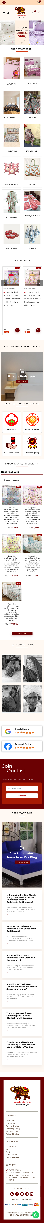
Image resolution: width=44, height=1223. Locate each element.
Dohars (32, 118)
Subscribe (22, 796)
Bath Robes (11, 217)
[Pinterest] (27, 1194)
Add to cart (17, 330)
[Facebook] (12, 1194)
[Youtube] (22, 1194)
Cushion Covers (11, 184)
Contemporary (9, 288)
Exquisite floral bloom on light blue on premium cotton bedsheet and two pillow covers (12, 298)
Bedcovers (11, 151)
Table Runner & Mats (32, 216)
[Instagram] (17, 1194)
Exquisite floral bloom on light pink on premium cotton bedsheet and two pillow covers (32, 298)
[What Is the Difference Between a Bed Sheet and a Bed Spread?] (22, 935)
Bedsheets (32, 83)
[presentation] (4, 283)
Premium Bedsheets (11, 84)
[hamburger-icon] (3, 12)
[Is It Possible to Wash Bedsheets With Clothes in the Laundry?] (22, 964)
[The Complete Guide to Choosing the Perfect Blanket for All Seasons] (22, 1022)
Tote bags (32, 184)
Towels (32, 248)
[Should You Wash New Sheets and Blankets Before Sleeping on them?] (22, 993)
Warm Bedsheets (11, 118)
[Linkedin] (31, 1194)
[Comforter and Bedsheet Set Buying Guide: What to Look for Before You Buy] (22, 1051)
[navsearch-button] (6, 13)
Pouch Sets (11, 248)
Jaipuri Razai (32, 151)
